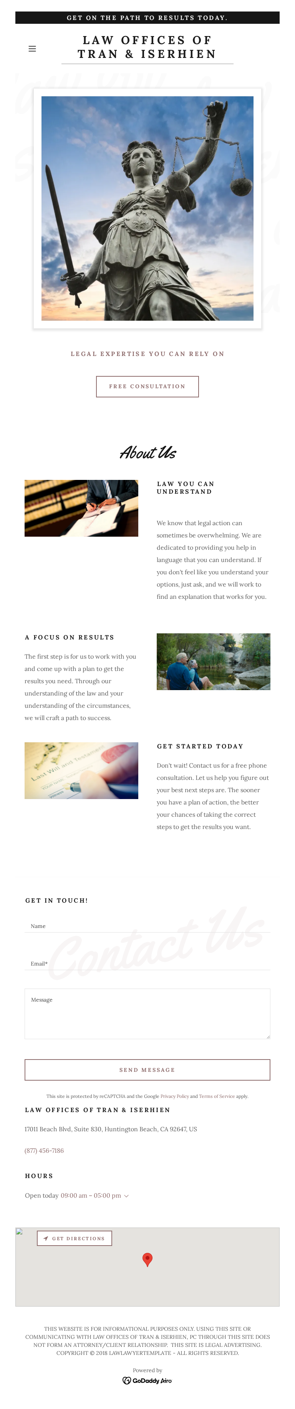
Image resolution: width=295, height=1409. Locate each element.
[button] (43, 48)
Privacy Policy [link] (175, 1096)
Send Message (147, 1069)
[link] (147, 55)
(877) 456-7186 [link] (44, 1150)
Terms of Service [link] (217, 1096)
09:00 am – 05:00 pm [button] (91, 1195)
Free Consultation (147, 386)
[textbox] (147, 923)
